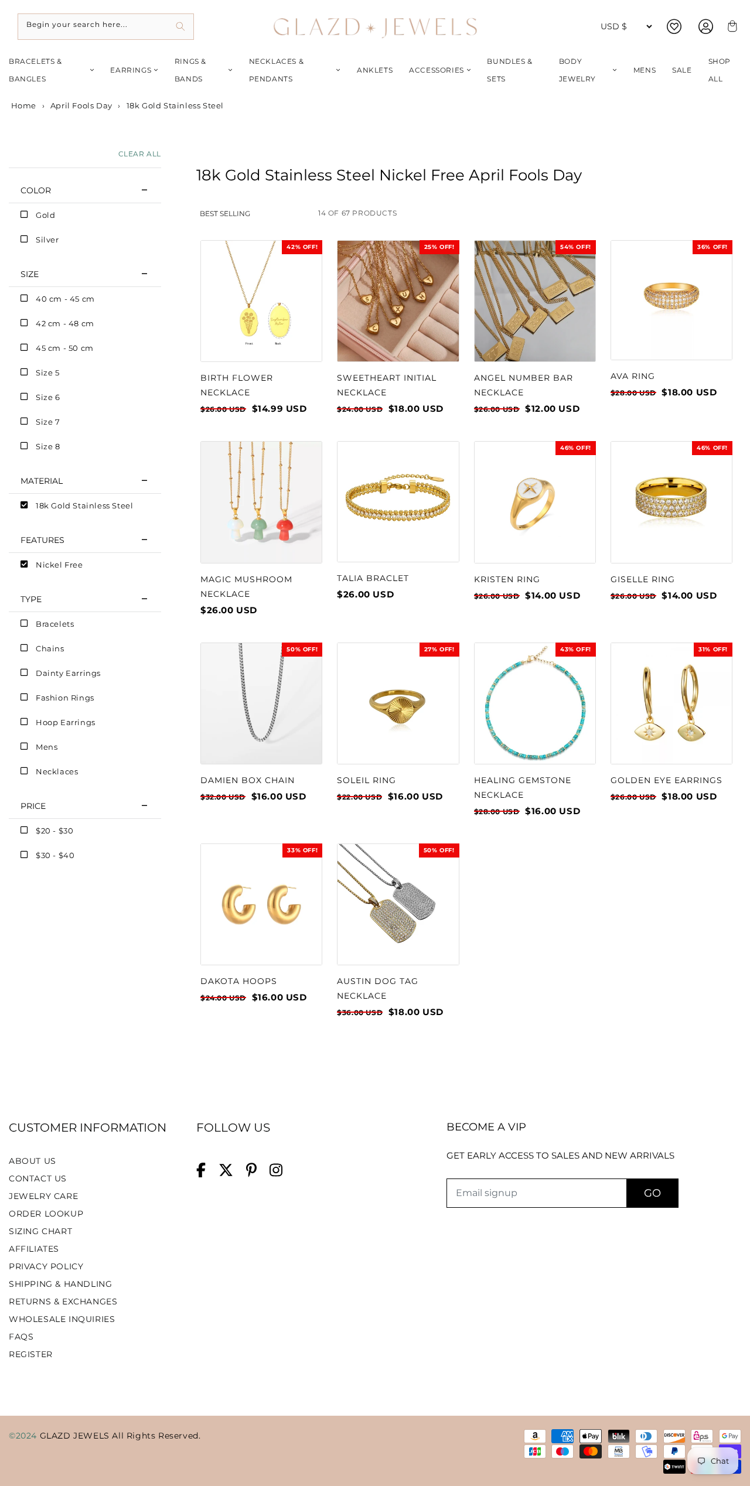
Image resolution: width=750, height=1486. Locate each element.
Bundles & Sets (509, 70)
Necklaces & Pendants (276, 70)
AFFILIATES (34, 1249)
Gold (45, 215)
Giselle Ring (643, 579)
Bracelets (55, 623)
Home (22, 105)
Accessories (436, 70)
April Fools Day (81, 105)
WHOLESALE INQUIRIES (62, 1319)
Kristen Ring (507, 579)
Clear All (139, 153)
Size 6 (48, 397)
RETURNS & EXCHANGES (63, 1301)
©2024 (24, 1435)
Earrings (130, 70)
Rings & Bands (190, 70)
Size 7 (48, 421)
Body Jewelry (577, 70)
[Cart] (730, 26)
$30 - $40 (55, 855)
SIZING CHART (40, 1231)
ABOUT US (32, 1161)
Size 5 (48, 372)
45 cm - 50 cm (65, 348)
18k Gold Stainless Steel (84, 505)
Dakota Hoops (238, 981)
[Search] (181, 26)
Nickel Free (59, 564)
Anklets (375, 70)
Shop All (719, 70)
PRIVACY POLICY (46, 1266)
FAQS (21, 1336)
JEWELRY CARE (43, 1196)
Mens (644, 70)
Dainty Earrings (68, 673)
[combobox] (106, 26)
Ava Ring (633, 376)
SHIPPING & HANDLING (60, 1284)
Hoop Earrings (66, 722)
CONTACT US (38, 1178)
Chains (50, 648)
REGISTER (31, 1354)
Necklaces (57, 771)
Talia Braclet (373, 578)
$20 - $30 (54, 830)
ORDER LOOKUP (46, 1213)
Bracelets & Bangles (35, 70)
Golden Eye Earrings (666, 780)
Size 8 (48, 446)
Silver (47, 239)
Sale (681, 70)
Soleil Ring (366, 780)
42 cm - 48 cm (65, 323)
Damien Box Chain (247, 780)
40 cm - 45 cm (65, 298)
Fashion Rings (65, 697)
